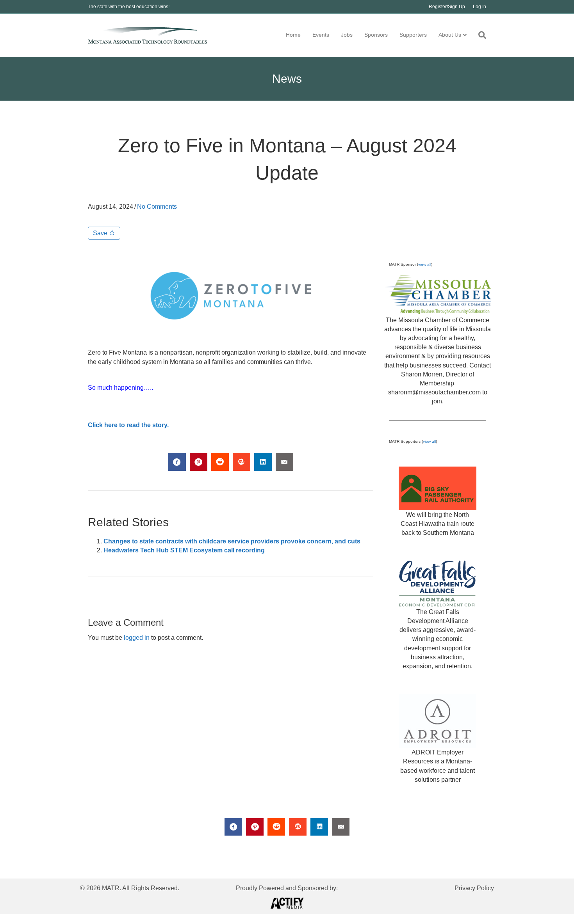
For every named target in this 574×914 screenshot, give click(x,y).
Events (320, 35)
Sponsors (376, 35)
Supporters (413, 35)
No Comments (157, 206)
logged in (137, 637)
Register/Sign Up (447, 6)
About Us (450, 35)
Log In (479, 6)
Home (293, 35)
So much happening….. (120, 387)
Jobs (347, 35)
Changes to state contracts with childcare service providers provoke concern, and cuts (232, 541)
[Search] (479, 35)
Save (101, 233)
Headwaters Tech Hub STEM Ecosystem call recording (184, 550)
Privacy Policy (474, 888)
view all (424, 264)
